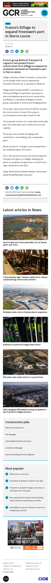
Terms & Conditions (12, 566)
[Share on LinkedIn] (17, 51)
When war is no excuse (19, 474)
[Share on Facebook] (7, 51)
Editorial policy (33, 569)
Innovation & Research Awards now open (26, 481)
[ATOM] (14, 579)
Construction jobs (17, 422)
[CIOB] (37, 578)
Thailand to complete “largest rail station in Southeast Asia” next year (27, 489)
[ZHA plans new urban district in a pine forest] (25, 362)
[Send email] (27, 51)
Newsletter (8, 563)
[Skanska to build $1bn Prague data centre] (25, 329)
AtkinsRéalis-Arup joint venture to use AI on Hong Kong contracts (27, 509)
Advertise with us (34, 563)
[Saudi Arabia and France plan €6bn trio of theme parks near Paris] (25, 227)
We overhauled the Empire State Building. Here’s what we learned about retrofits (27, 499)
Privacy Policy (32, 566)
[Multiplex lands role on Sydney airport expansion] (25, 297)
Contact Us (8, 569)
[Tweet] (12, 51)
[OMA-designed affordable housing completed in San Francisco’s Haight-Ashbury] (25, 394)
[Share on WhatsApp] (22, 51)
